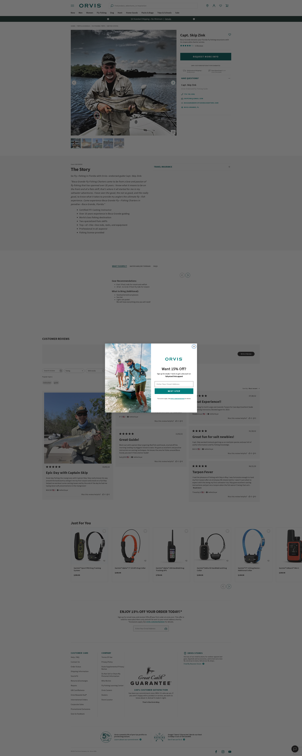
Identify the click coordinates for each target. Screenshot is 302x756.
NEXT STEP (174, 391)
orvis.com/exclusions (177, 398)
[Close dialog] (194, 346)
